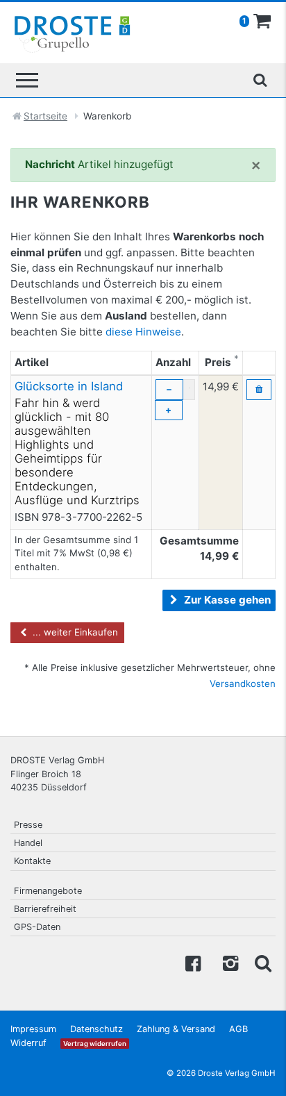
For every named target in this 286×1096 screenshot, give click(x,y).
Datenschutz (96, 1029)
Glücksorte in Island (69, 386)
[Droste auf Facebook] (192, 962)
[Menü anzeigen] (27, 80)
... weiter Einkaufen (74, 632)
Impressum (33, 1029)
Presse (28, 825)
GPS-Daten (37, 927)
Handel (28, 843)
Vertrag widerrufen (94, 1043)
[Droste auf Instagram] (227, 962)
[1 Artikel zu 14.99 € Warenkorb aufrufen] (262, 21)
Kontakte (32, 861)
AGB (238, 1029)
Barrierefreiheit (45, 909)
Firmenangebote (48, 891)
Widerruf (28, 1043)
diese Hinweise (143, 331)
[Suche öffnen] (260, 80)
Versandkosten (243, 683)
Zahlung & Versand (176, 1029)
